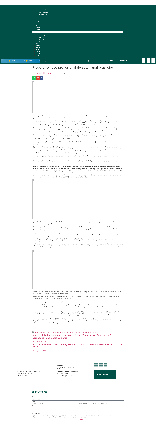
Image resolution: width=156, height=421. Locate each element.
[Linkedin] (148, 61)
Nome (33, 396)
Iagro (37, 23)
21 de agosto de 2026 (39, 341)
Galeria (38, 27)
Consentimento (36, 413)
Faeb (37, 18)
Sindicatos (39, 22)
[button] (78, 32)
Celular (80, 401)
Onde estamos (43, 14)
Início (37, 8)
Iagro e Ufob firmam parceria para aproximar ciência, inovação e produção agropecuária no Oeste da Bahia (72, 336)
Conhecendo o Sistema (42, 9)
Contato (38, 29)
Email (33, 401)
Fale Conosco (42, 16)
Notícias (38, 25)
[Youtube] (143, 61)
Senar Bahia (39, 20)
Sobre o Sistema (43, 12)
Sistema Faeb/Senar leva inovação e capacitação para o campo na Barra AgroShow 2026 (77, 346)
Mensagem (35, 405)
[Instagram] (153, 61)
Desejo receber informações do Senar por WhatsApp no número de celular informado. (59, 417)
